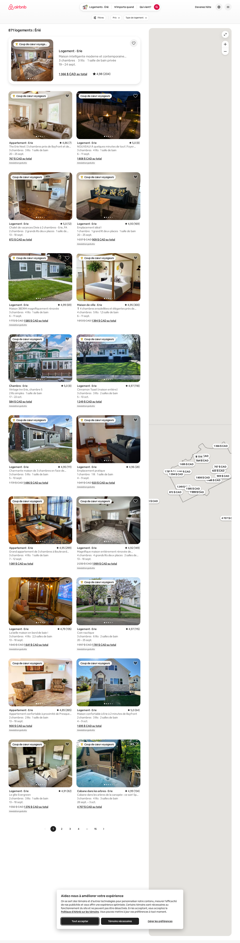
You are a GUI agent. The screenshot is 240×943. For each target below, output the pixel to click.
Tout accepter (80, 921)
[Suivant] (103, 829)
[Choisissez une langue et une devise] (218, 7)
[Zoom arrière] (225, 44)
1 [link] (53, 828)
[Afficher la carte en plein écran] (225, 34)
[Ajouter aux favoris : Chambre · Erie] (67, 339)
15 (95, 828)
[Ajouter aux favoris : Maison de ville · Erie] (135, 258)
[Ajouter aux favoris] (134, 43)
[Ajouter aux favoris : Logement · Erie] (135, 95)
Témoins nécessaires (120, 921)
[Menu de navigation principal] (228, 7)
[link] (45, 829)
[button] (73, 74)
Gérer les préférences (160, 921)
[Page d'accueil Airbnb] (17, 7)
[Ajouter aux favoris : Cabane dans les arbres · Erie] (135, 744)
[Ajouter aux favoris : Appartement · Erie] (67, 95)
